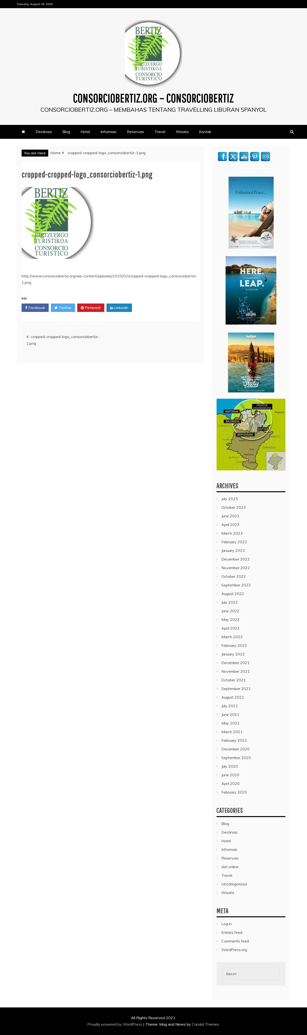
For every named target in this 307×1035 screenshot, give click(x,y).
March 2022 (232, 636)
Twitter (64, 307)
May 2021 (230, 723)
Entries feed (231, 932)
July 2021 (229, 705)
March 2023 (232, 533)
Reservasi (135, 131)
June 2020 (230, 774)
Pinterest (92, 307)
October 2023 (233, 507)
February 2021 (234, 740)
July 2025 (229, 498)
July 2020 (229, 766)
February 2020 (234, 792)
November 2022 (235, 567)
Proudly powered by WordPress (115, 1024)
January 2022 (233, 654)
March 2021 (232, 731)
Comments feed (235, 941)
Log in (226, 923)
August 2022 (232, 593)
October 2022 (233, 576)
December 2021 (235, 662)
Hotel (85, 131)
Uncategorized (234, 884)
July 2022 (229, 602)
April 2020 (230, 783)
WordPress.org (234, 949)
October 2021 (233, 680)
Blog (66, 131)
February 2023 (234, 541)
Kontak (205, 131)
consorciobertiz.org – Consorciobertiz (153, 98)
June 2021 (230, 714)
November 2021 (235, 671)
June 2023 (230, 516)
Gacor (231, 974)
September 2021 (236, 688)
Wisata (182, 131)
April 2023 (230, 524)
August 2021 (232, 697)
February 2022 (234, 645)
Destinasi (44, 131)
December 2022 (235, 559)
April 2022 (230, 628)
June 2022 (230, 610)
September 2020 (236, 757)
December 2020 (235, 749)
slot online (230, 866)
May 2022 (230, 619)
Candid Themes (205, 1024)
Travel (159, 131)
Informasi (108, 131)
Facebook (36, 307)
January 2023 (233, 550)
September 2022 (236, 585)
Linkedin (120, 307)
